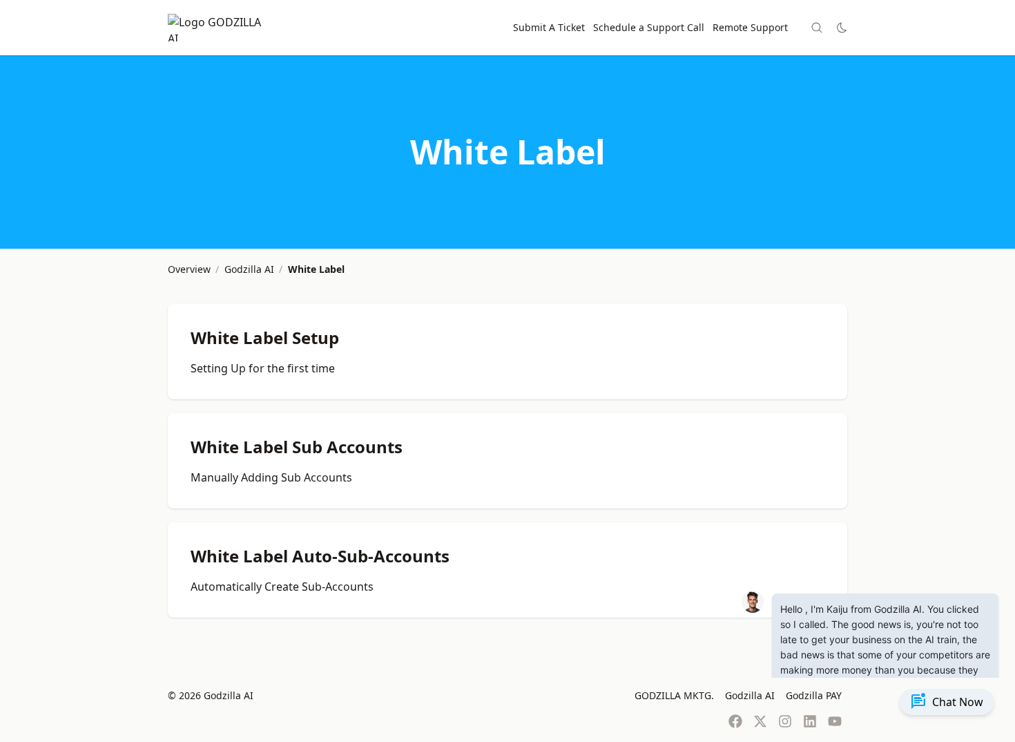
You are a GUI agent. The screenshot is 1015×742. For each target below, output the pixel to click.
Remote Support (750, 27)
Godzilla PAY (814, 695)
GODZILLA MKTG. (674, 695)
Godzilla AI (750, 695)
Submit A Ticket (549, 27)
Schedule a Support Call (648, 27)
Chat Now (946, 702)
